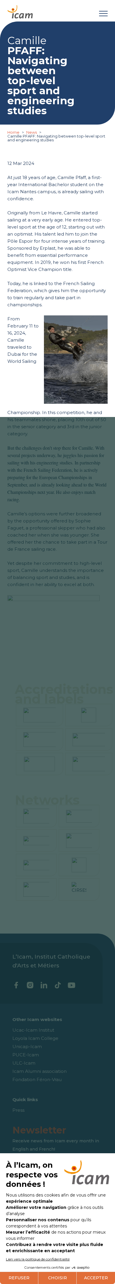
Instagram (30, 985)
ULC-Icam (23, 1063)
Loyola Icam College (35, 1038)
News (31, 132)
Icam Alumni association (39, 1071)
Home (13, 132)
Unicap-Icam (27, 1046)
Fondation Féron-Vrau (37, 1079)
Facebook (16, 985)
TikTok (57, 985)
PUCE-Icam (25, 1055)
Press (18, 1110)
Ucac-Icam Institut (33, 1030)
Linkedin (43, 985)
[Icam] (20, 10)
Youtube (71, 985)
